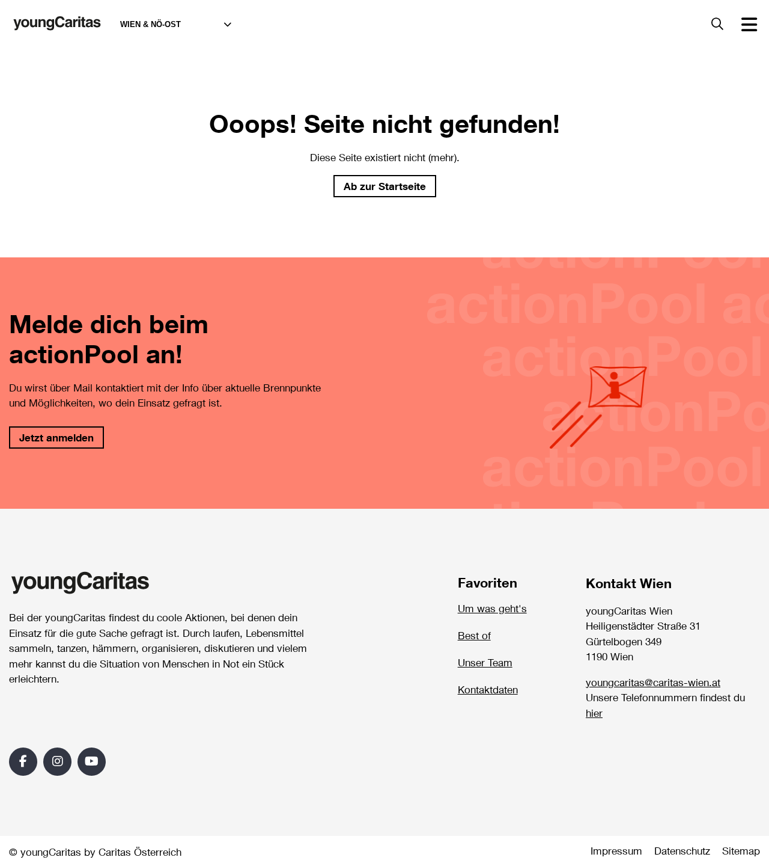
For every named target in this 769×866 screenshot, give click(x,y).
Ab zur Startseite (385, 186)
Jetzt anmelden (56, 437)
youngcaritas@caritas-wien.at (653, 683)
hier (594, 713)
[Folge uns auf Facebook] (23, 762)
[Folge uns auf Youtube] (92, 762)
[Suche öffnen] (717, 24)
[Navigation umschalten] (749, 24)
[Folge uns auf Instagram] (57, 762)
